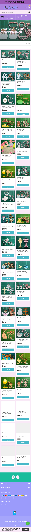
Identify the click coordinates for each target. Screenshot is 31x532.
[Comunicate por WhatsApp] (28, 523)
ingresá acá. (25, 521)
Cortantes (6, 42)
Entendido (25, 529)
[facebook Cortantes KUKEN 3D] (18, 477)
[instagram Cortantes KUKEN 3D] (13, 477)
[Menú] (2, 7)
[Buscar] (29, 12)
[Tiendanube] (15, 525)
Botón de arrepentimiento (16, 522)
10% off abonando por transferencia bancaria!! (15, 2)
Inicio (2, 42)
